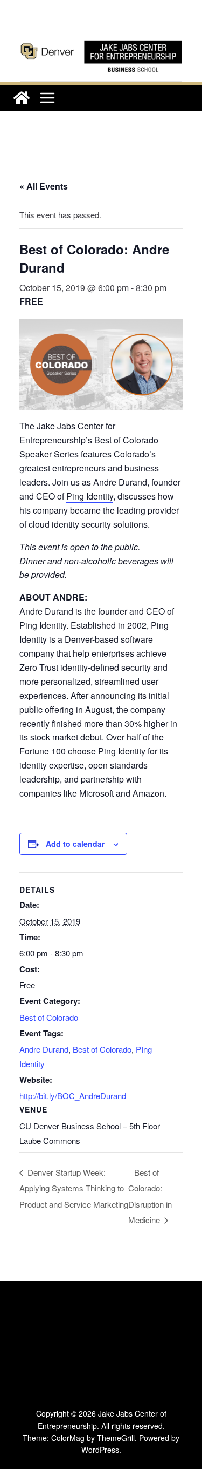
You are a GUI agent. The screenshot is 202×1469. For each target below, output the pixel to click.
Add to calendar (75, 843)
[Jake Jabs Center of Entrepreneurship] (101, 38)
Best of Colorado (48, 1017)
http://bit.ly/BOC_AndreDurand (72, 1095)
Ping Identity (89, 496)
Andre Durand (43, 1049)
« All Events (43, 186)
